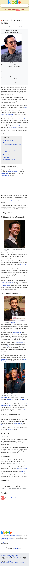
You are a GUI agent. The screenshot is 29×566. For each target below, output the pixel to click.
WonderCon (13, 322)
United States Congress (16, 199)
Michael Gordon (11, 82)
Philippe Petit (21, 125)
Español (22, 9)
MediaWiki (8, 561)
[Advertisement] (14, 14)
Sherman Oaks (4, 173)
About (12, 562)
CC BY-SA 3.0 (15, 557)
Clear (24, 6)
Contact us (22, 562)
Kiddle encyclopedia (14, 535)
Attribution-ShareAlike (6, 538)
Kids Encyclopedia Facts (6, 24)
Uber (24, 409)
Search (26, 5)
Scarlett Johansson (18, 423)
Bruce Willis (4, 359)
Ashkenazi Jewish (5, 175)
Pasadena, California (22, 468)
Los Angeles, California (12, 171)
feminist (23, 471)
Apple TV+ (10, 429)
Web (5, 9)
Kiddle (2, 562)
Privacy (16, 562)
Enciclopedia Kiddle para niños (7, 564)
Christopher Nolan (19, 342)
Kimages (14, 9)
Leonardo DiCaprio (5, 346)
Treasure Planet (17, 116)
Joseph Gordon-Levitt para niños (19, 498)
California (16, 68)
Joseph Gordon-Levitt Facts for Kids (9, 542)
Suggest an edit (16, 548)
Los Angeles (10, 68)
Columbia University (12, 70)
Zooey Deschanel (16, 332)
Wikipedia (13, 560)
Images (9, 9)
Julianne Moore (4, 425)
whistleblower (23, 399)
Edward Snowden (13, 127)
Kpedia (18, 9)
